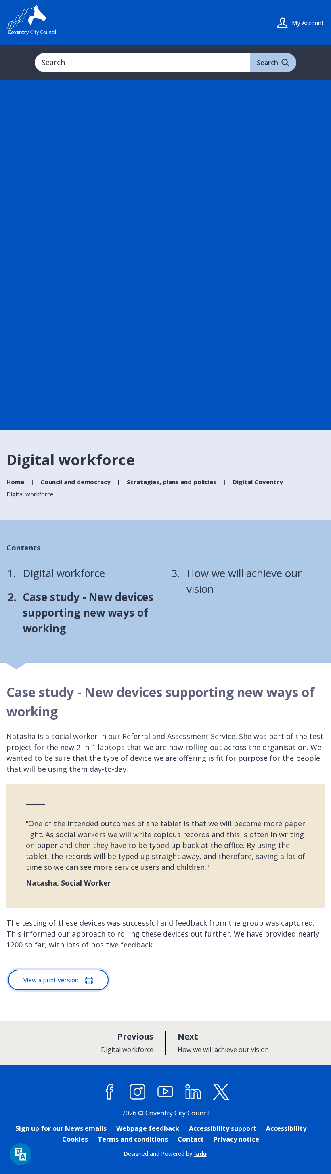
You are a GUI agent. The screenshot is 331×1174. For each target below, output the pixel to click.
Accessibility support (222, 1128)
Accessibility (286, 1128)
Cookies (75, 1139)
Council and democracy (75, 482)
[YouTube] (165, 1092)
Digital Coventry (258, 482)
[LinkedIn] (193, 1092)
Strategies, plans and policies (171, 482)
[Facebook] (109, 1092)
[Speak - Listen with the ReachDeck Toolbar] (20, 1154)
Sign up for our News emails (61, 1128)
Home (15, 482)
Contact (191, 1139)
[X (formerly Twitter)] (221, 1092)
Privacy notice (236, 1139)
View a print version (51, 980)
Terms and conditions (133, 1139)
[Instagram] (137, 1092)
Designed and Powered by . (166, 1153)
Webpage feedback (147, 1128)
